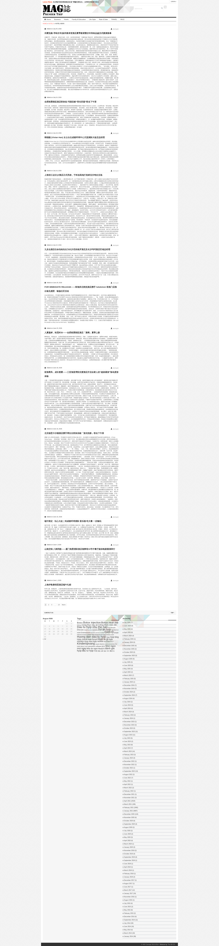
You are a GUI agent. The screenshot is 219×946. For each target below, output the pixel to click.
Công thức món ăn (107, 625)
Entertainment (85, 632)
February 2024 (128, 715)
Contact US (48, 613)
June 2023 (127, 741)
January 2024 (128, 718)
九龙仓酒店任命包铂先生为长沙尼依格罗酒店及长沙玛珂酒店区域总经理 (77, 249)
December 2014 (129, 916)
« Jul (44, 639)
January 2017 (128, 893)
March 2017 (128, 890)
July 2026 (127, 622)
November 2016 (129, 897)
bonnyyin (116, 29)
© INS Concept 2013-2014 (149, 944)
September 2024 (129, 695)
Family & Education (79, 19)
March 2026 (128, 636)
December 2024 (129, 685)
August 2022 (128, 774)
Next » (64, 605)
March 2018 (128, 870)
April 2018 (127, 867)
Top (173, 613)
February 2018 (128, 873)
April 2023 (127, 748)
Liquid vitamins (100, 644)
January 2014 (128, 936)
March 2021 (128, 804)
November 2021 (129, 797)
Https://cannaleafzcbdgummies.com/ (102, 635)
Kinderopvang (86, 643)
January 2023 (128, 758)
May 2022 (127, 781)
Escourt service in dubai (97, 632)
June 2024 (127, 705)
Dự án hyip (104, 629)
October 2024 (128, 692)
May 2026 (127, 629)
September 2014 (129, 920)
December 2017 (129, 880)
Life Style (92, 19)
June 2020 (127, 834)
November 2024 (129, 688)
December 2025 (129, 645)
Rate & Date (103, 19)
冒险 (99, 651)
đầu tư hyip (87, 650)
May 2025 (127, 669)
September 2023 (129, 731)
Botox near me (109, 622)
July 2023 (127, 738)
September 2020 (129, 824)
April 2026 (127, 632)
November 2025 (129, 649)
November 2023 (129, 725)
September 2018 (129, 860)
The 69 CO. (171, 944)
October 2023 (128, 728)
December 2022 (129, 761)
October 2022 (128, 768)
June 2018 (127, 864)
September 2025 (129, 655)
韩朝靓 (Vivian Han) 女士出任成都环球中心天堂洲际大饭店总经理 (74, 137)
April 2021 (127, 801)
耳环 (108, 651)
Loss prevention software (93, 646)
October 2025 (128, 652)
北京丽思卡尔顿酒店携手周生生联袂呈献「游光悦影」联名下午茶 (74, 433)
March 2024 (128, 712)
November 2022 (129, 764)
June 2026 (127, 626)
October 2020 (128, 821)
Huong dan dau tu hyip (91, 636)
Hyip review (98, 641)
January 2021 (128, 811)
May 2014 (127, 930)
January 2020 (128, 847)
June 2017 (127, 887)
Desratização (111, 627)
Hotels (66, 19)
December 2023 (129, 721)
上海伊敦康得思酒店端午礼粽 (57, 585)
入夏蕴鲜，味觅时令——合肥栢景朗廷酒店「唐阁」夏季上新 (72, 332)
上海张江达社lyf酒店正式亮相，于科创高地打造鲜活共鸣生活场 (73, 175)
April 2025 (127, 672)
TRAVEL (114, 19)
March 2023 (128, 751)
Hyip (108, 637)
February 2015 (128, 913)
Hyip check (82, 639)
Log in (173, 1)
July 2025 (127, 662)
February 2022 (128, 791)
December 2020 (129, 814)
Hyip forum (92, 639)
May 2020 (127, 837)
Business (57, 19)
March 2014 (128, 933)
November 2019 (129, 850)
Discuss (80, 630)
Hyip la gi (103, 639)
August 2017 (128, 883)
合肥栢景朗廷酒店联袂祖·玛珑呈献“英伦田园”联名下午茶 (70, 102)
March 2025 (128, 675)
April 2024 (127, 708)
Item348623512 (108, 641)
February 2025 (128, 679)
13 (59, 605)
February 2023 (128, 755)
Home (49, 19)
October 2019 (128, 854)
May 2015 (127, 910)
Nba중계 (101, 649)
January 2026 (128, 642)
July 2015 (127, 903)
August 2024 (128, 698)
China (79, 625)
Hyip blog (114, 637)
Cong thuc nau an (90, 625)
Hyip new (88, 641)
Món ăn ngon (92, 648)
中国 (95, 651)
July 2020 (127, 830)
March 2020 (128, 844)
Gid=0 (109, 632)
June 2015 (127, 906)
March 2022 (128, 788)
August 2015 (128, 900)
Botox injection (92, 622)
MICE (122, 19)
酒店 (111, 651)
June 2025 (127, 665)
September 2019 (129, 857)
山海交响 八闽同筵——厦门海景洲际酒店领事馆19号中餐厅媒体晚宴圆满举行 (79, 549)
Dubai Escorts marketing (91, 630)
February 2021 (128, 807)
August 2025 (128, 659)
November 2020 (129, 817)
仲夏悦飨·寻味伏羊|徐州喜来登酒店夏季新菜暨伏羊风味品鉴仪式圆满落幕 (77, 33)
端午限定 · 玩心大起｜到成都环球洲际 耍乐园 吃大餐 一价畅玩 (72, 521)
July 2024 (127, 702)
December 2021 (129, 794)
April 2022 (127, 784)
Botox (80, 623)
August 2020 (128, 827)
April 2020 (127, 840)
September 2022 (129, 771)
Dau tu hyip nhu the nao (92, 627)
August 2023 (128, 735)
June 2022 (127, 778)
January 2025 (128, 682)
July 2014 (127, 923)
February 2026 (128, 639)
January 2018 (128, 877)
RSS (165, 7)
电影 (105, 651)
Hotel (89, 635)
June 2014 (127, 926)
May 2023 (127, 745)
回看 (102, 651)
